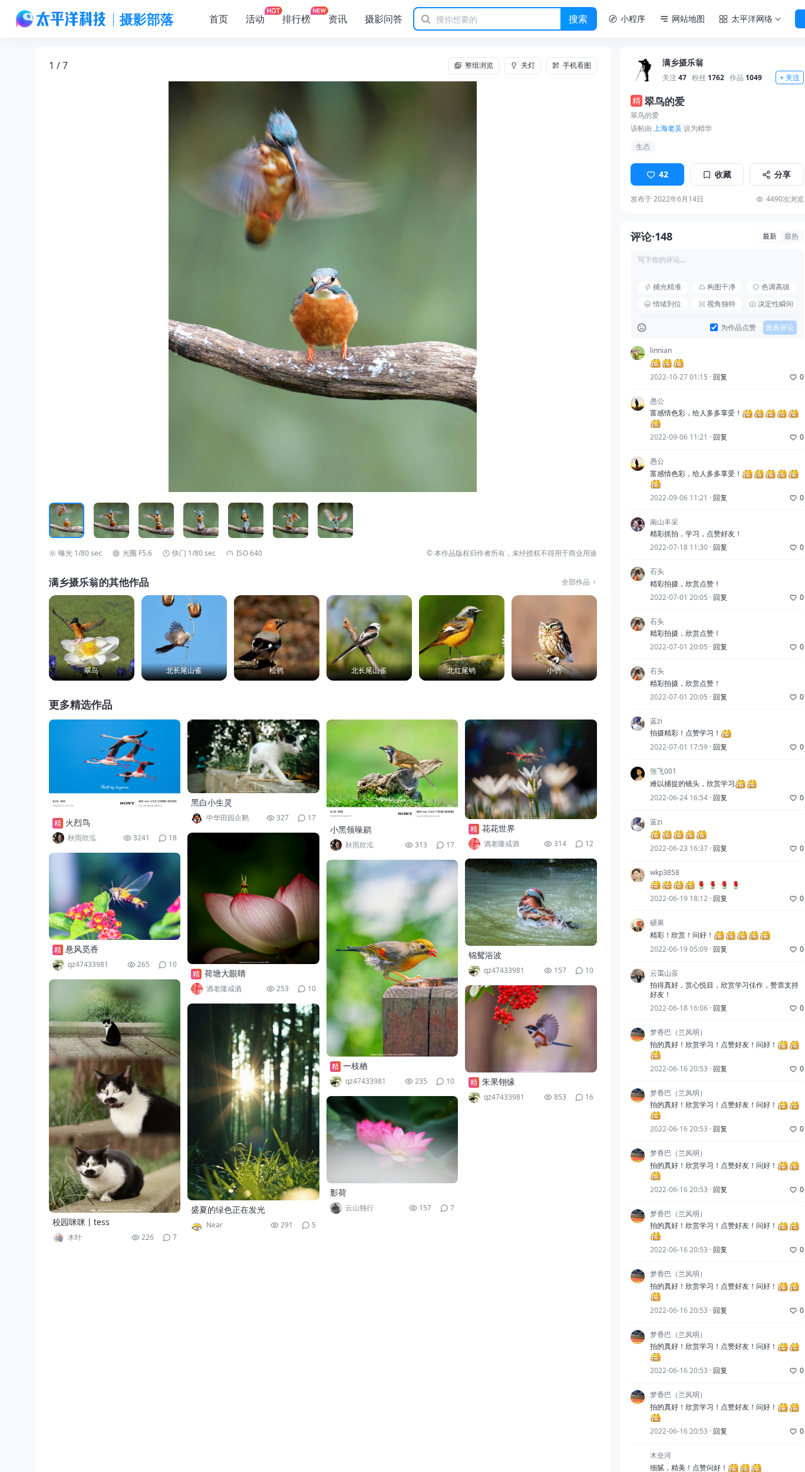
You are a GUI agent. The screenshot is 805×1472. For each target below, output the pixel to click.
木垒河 (660, 1455)
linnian (661, 350)
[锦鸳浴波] (531, 902)
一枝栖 (355, 1065)
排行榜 (296, 18)
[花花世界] (531, 769)
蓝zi (656, 721)
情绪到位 (667, 304)
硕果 (657, 923)
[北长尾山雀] (184, 638)
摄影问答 (383, 18)
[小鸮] (554, 638)
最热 (791, 236)
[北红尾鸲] (461, 638)
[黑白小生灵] (253, 756)
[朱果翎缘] (531, 1028)
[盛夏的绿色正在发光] (253, 1102)
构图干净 (721, 287)
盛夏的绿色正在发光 (228, 1209)
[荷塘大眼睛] (253, 898)
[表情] (642, 327)
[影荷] (392, 1139)
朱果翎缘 (498, 1081)
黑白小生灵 (211, 802)
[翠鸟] (91, 638)
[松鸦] (276, 638)
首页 (218, 18)
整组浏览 (479, 65)
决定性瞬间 (775, 304)
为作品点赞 (738, 327)
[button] (104, 287)
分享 (782, 174)
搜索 (578, 18)
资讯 (337, 18)
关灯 (528, 65)
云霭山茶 (664, 973)
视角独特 (721, 304)
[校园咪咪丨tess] (115, 1096)
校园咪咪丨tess (81, 1221)
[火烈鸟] (115, 766)
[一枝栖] (392, 958)
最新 (770, 236)
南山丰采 (664, 522)
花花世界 (498, 828)
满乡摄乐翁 (683, 63)
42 (663, 174)
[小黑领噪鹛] (392, 770)
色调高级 (775, 287)
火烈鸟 (77, 822)
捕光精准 (667, 287)
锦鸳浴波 (485, 955)
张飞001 (663, 771)
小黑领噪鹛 (350, 829)
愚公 (657, 401)
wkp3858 (664, 872)
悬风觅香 (81, 949)
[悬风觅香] (115, 896)
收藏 (723, 174)
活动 (255, 18)
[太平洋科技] (61, 19)
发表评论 (780, 327)
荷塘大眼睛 (225, 973)
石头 (657, 571)
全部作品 (576, 582)
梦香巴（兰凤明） (678, 1032)
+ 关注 (790, 77)
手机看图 (577, 65)
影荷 (338, 1192)
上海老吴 (668, 128)
